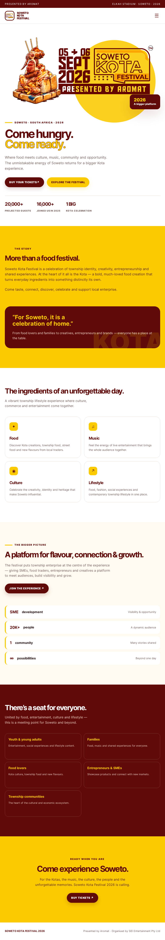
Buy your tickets (24, 182)
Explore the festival (68, 182)
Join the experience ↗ (26, 588)
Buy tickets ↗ (82, 897)
